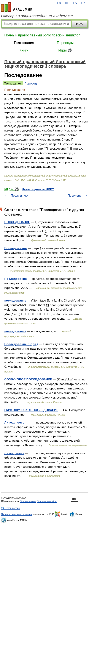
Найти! (79, 24)
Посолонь (74, 195)
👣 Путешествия (10, 508)
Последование (15, 248)
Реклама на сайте (47, 501)
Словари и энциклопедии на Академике (37, 16)
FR (83, 3)
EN (59, 3)
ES (75, 3)
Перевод (30, 83)
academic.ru (16, 7)
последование (15, 300)
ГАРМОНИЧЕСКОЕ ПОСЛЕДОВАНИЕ (31, 410)
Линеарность (14, 422)
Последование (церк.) (21, 344)
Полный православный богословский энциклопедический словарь (44, 35)
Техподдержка (28, 501)
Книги (24, 50)
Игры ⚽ (65, 50)
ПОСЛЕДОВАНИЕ (17, 222)
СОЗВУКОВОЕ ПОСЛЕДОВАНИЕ (28, 379)
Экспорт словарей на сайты (16, 514)
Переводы (65, 43)
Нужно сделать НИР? (38, 189)
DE (67, 3)
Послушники (19, 195)
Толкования (24, 43)
